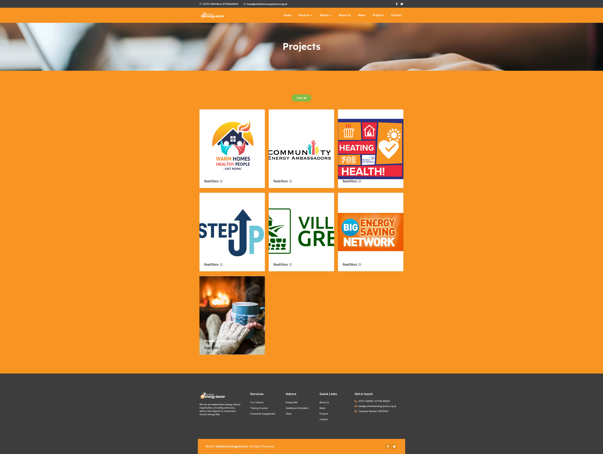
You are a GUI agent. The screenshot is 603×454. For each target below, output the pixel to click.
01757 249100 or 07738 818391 (220, 4)
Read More (211, 181)
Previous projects (220, 341)
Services (304, 15)
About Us (345, 15)
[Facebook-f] (388, 446)
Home (287, 15)
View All (301, 98)
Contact (396, 15)
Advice (324, 15)
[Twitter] (394, 446)
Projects (378, 15)
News (361, 15)
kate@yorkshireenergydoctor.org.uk (267, 4)
